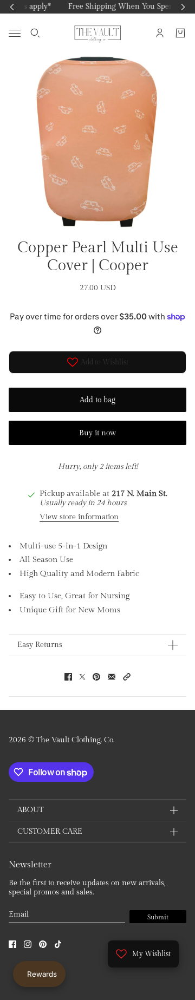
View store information (79, 517)
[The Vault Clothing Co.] (97, 33)
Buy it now (97, 433)
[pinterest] (43, 944)
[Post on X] (82, 677)
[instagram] (28, 944)
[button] (127, 677)
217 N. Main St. (139, 493)
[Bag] (180, 33)
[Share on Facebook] (68, 677)
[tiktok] (58, 944)
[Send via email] (112, 677)
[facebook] (12, 944)
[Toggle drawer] (15, 32)
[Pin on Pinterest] (96, 677)
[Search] (35, 33)
